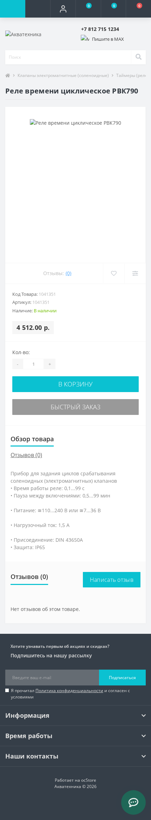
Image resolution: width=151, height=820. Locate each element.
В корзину (75, 384)
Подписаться (122, 678)
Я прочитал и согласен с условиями (70, 694)
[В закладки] (113, 273)
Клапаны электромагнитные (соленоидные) (63, 75)
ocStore (88, 780)
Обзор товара (32, 439)
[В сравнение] (135, 273)
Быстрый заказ (75, 407)
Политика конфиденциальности (69, 691)
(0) (68, 273)
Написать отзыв (111, 580)
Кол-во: (21, 352)
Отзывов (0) (26, 455)
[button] (63, 9)
